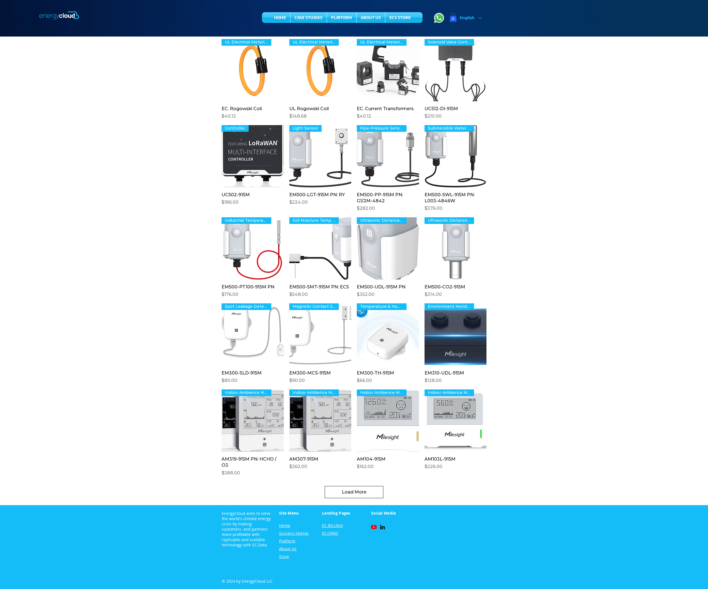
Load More (354, 492)
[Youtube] (374, 527)
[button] (453, 17)
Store (284, 556)
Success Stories (294, 533)
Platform (287, 541)
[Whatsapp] (439, 18)
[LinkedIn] (382, 527)
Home (284, 525)
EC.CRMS (330, 533)
